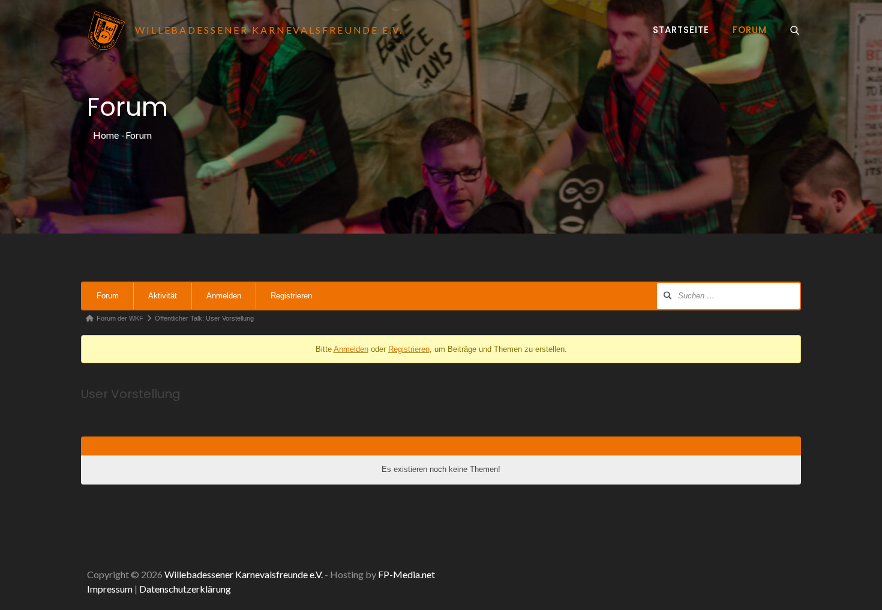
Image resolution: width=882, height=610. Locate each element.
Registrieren (291, 295)
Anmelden (223, 295)
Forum (750, 29)
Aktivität (162, 295)
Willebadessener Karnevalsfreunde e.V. (243, 574)
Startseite (681, 29)
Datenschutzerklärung (185, 588)
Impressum (110, 588)
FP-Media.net (406, 574)
